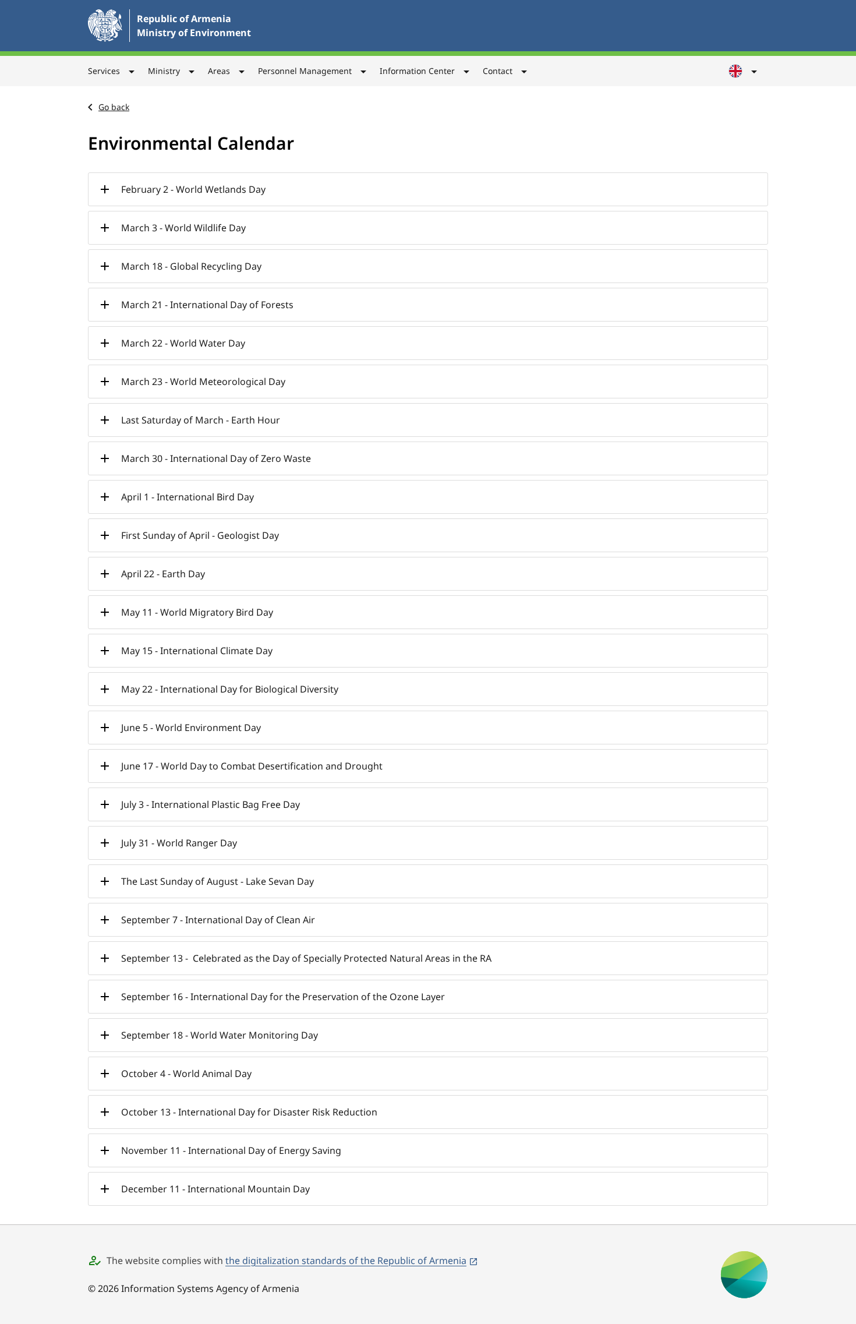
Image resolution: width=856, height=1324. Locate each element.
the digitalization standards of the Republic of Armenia (345, 1260)
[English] (743, 71)
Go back (113, 106)
